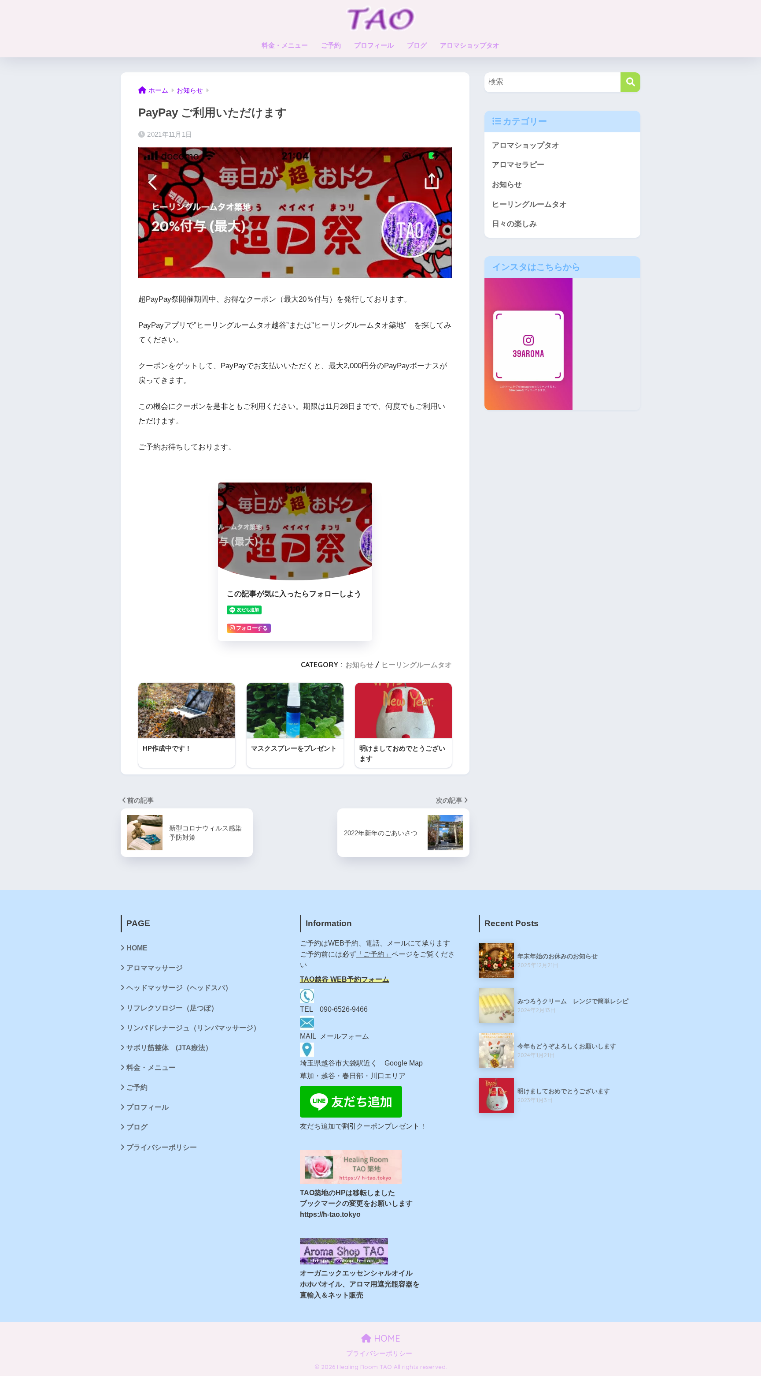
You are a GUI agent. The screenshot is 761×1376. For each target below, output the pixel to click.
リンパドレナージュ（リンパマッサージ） (193, 1028)
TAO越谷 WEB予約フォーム (344, 979)
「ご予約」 (374, 954)
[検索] (630, 82)
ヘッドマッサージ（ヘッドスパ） (179, 987)
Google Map (403, 1063)
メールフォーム (344, 1036)
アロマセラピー (518, 165)
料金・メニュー (285, 45)
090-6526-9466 (344, 1009)
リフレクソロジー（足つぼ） (172, 1008)
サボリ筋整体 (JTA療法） (169, 1047)
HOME (137, 948)
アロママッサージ (154, 968)
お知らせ (359, 664)
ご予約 (331, 45)
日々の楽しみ (514, 224)
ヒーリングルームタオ (416, 664)
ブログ (417, 45)
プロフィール (374, 45)
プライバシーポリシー (161, 1147)
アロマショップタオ (469, 45)
